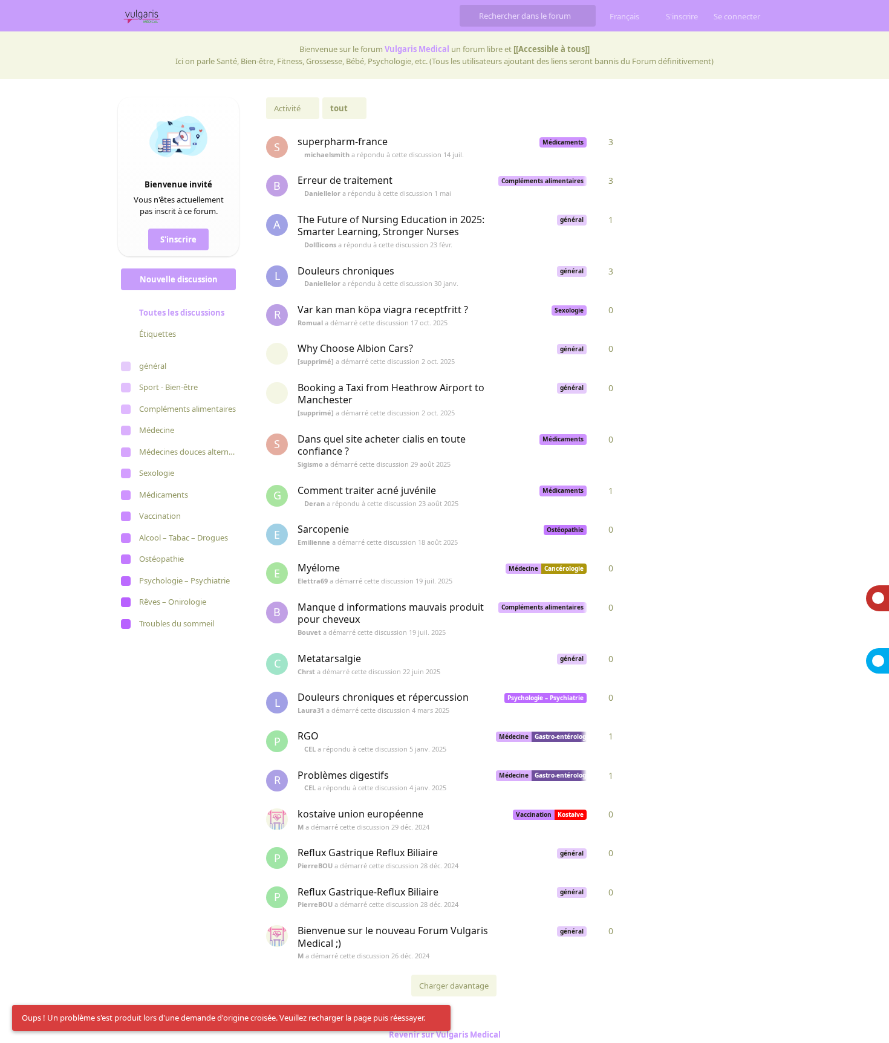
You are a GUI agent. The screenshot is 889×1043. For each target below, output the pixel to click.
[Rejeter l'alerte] (438, 1018)
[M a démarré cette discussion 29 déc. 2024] (277, 819)
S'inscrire (178, 239)
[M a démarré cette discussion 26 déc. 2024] (277, 936)
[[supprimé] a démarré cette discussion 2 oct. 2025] (277, 354)
